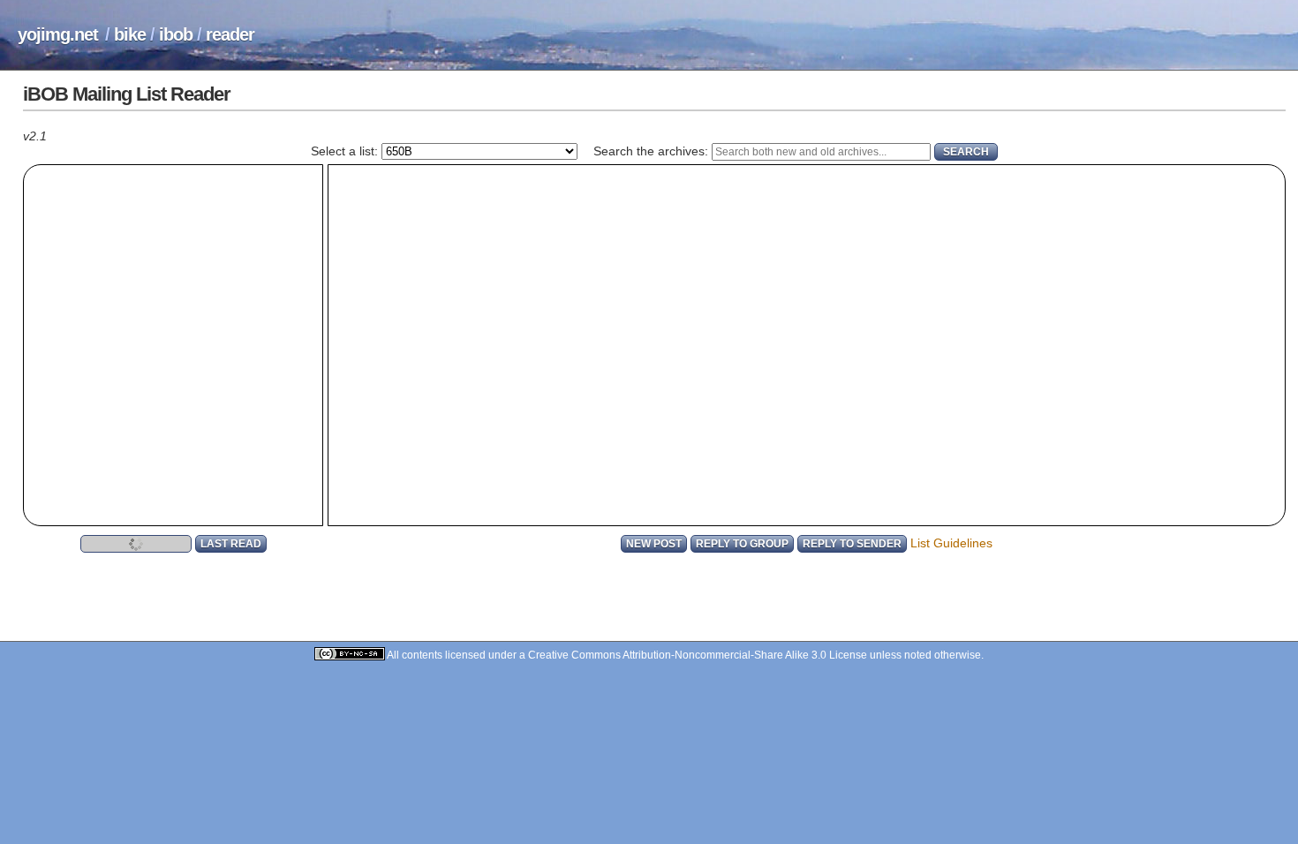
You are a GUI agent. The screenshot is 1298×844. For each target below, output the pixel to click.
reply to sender (852, 544)
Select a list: (344, 151)
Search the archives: (650, 151)
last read (230, 544)
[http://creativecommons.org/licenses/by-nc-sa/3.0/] (350, 654)
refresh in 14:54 (136, 544)
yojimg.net (58, 34)
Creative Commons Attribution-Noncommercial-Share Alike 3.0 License (697, 654)
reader (230, 34)
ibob (175, 34)
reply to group (742, 544)
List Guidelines (951, 543)
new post (654, 544)
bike (130, 34)
